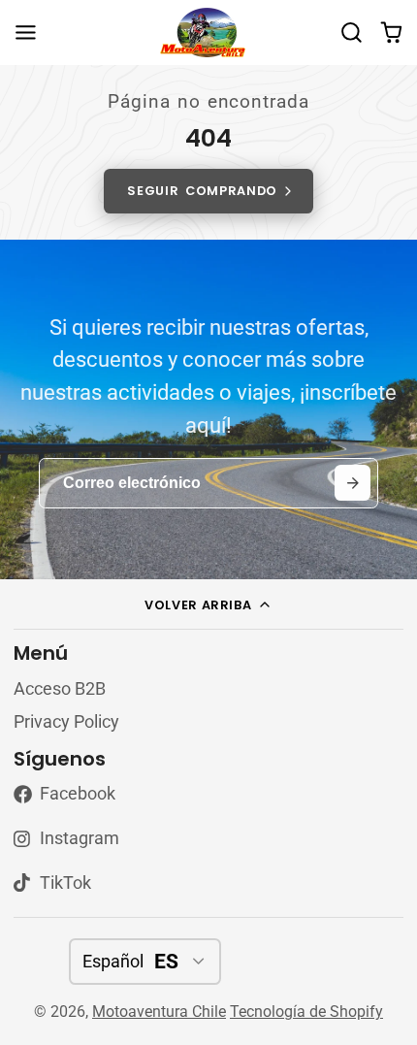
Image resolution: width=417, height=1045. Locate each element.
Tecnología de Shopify (306, 1011)
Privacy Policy (66, 722)
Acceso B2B (60, 689)
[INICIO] (208, 32)
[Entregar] (352, 483)
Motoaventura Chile (159, 1011)
